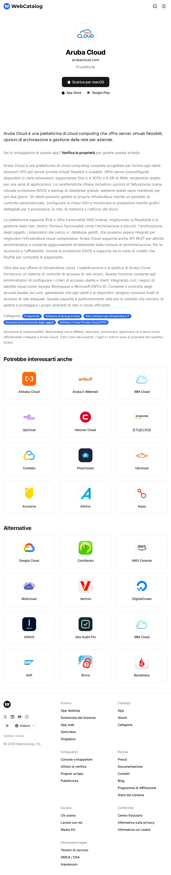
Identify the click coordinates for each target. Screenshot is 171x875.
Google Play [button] (101, 92)
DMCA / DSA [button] (70, 857)
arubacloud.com (85, 60)
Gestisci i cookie (14, 735)
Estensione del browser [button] (78, 717)
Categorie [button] (125, 725)
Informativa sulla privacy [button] (136, 822)
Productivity (32, 316)
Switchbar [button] (68, 732)
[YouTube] (19, 717)
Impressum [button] (69, 864)
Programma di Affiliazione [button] (137, 788)
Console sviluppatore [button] (76, 759)
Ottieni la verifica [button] (73, 766)
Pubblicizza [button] (69, 781)
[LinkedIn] (12, 717)
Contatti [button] (124, 773)
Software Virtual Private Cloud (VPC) (83, 322)
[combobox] (24, 725)
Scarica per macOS (88, 82)
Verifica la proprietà (78, 152)
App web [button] (67, 725)
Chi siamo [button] (68, 815)
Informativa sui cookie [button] (134, 829)
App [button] (121, 710)
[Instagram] (26, 717)
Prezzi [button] (122, 759)
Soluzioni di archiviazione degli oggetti (30, 322)
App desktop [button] (70, 710)
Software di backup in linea (62, 316)
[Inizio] (23, 6)
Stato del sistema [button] (131, 795)
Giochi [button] (122, 717)
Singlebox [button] (68, 739)
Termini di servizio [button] (74, 850)
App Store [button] (73, 92)
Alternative (17, 528)
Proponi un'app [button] (72, 773)
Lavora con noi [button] (71, 822)
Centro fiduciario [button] (130, 815)
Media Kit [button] (68, 829)
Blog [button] (121, 781)
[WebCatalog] (7, 704)
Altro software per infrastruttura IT (107, 316)
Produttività (85, 67)
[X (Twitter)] (5, 717)
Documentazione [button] (130, 766)
